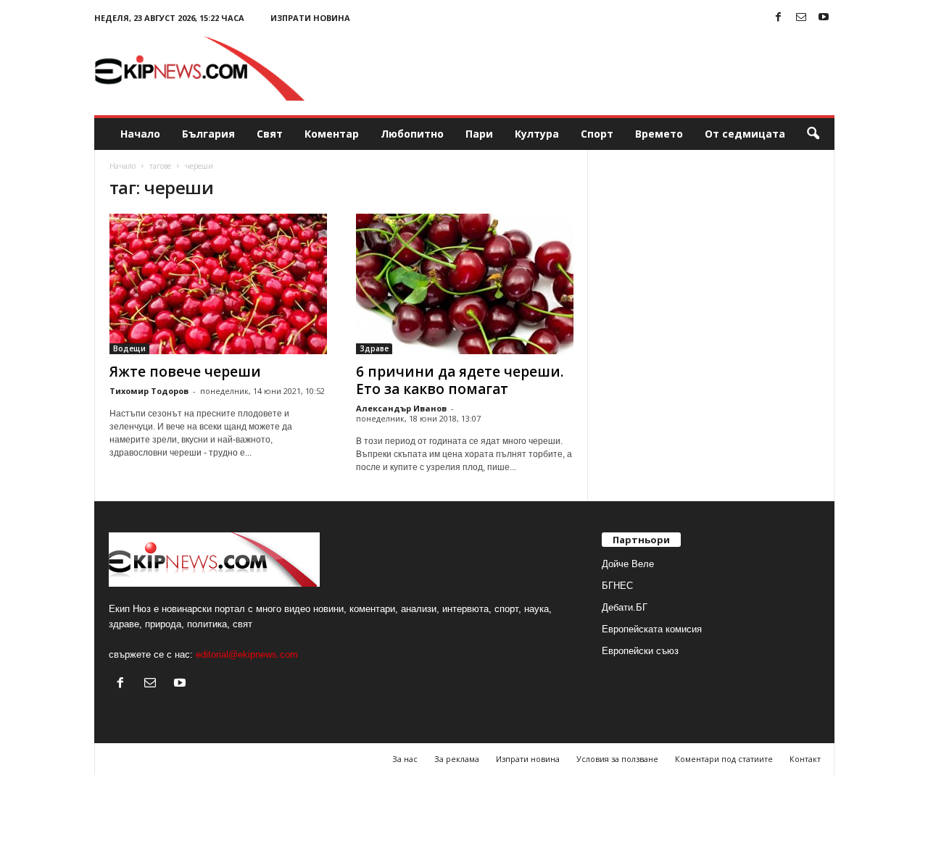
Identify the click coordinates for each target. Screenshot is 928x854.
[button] (813, 134)
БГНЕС (617, 585)
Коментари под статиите (724, 758)
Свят (270, 134)
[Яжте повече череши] (218, 284)
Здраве (374, 348)
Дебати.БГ (624, 607)
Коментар (331, 134)
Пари (479, 134)
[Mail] (801, 17)
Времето (659, 134)
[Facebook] (778, 17)
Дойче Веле (628, 563)
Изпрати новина (310, 17)
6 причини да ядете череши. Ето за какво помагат (459, 380)
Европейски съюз (640, 650)
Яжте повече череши (185, 371)
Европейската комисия (652, 629)
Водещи (129, 348)
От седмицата (745, 134)
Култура (537, 134)
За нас (405, 758)
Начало (140, 134)
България (208, 134)
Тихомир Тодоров (148, 390)
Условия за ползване (617, 758)
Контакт (805, 758)
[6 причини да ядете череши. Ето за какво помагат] (464, 284)
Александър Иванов (401, 408)
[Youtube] (823, 17)
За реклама (456, 758)
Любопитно (412, 134)
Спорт (597, 134)
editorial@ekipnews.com (247, 654)
